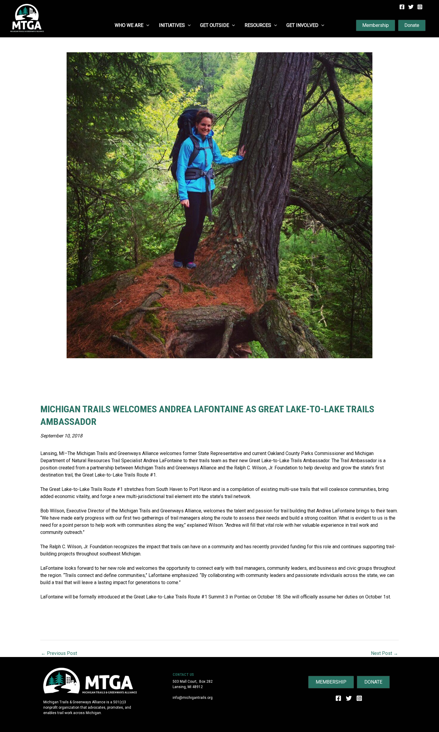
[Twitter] (411, 7)
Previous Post (59, 653)
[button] (146, 25)
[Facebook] (402, 7)
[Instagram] (420, 7)
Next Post (384, 653)
